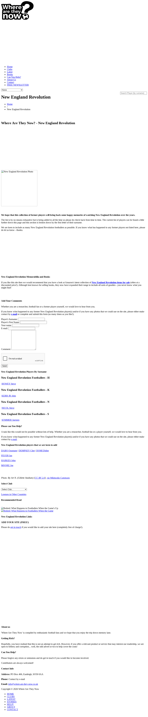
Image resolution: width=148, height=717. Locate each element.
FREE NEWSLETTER (18, 85)
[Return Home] (17, 19)
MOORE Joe (7, 465)
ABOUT (11, 707)
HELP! (10, 704)
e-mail (14, 314)
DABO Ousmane (9, 450)
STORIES (11, 702)
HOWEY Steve (9, 384)
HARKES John (8, 460)
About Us (11, 79)
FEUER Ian (6, 455)
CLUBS (11, 696)
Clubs (9, 69)
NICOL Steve (8, 408)
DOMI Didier (42, 450)
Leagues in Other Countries (13, 494)
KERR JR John (9, 396)
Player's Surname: (9, 319)
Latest (9, 72)
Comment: (6, 349)
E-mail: (4, 328)
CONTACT (12, 709)
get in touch (15, 527)
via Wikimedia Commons (58, 478)
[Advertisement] (74, 40)
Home (10, 66)
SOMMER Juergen (10, 420)
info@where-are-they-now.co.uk (23, 684)
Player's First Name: (10, 322)
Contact (10, 82)
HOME (10, 694)
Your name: (6, 325)
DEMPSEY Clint (27, 450)
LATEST (11, 699)
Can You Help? (14, 77)
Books (10, 74)
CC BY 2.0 (40, 478)
